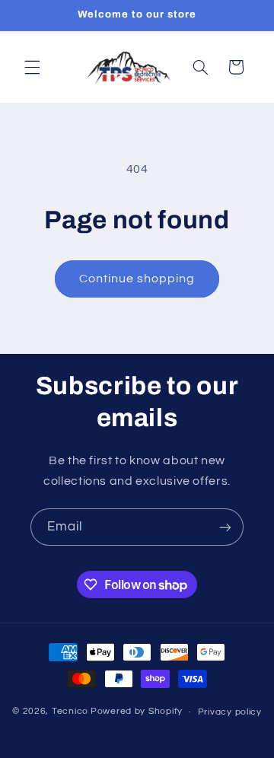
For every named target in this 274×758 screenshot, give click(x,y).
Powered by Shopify (137, 712)
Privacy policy (230, 712)
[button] (31, 66)
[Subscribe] (225, 527)
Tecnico (70, 712)
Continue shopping (137, 278)
